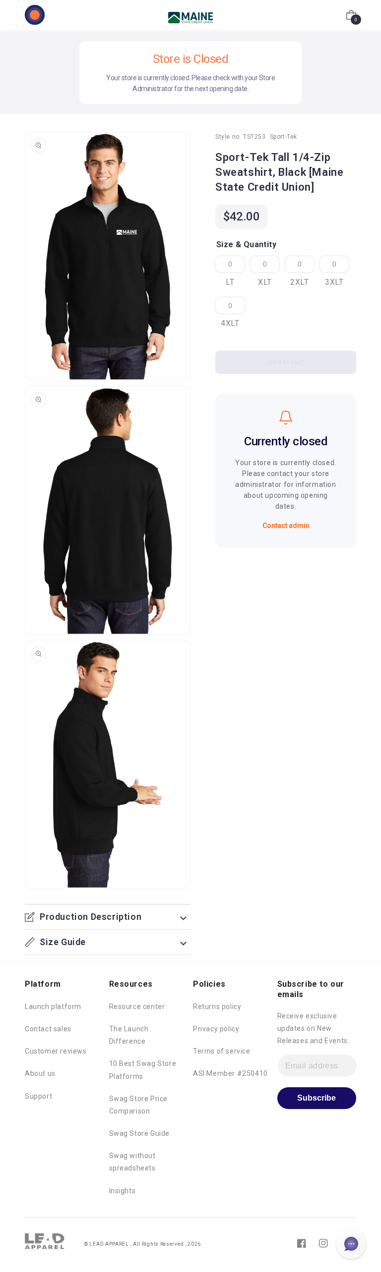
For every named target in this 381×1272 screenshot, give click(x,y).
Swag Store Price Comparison (138, 1105)
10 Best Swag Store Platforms (143, 1070)
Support (38, 1096)
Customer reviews (56, 1051)
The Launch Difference (129, 1035)
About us (40, 1073)
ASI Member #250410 (230, 1073)
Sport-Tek (283, 136)
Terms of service (222, 1051)
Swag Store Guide (139, 1133)
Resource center (137, 1006)
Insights (122, 1191)
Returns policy (217, 1006)
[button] (351, 15)
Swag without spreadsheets (132, 1162)
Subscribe (316, 1098)
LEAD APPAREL (109, 1244)
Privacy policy (216, 1029)
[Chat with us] (351, 1243)
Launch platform (53, 1006)
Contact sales (48, 1029)
